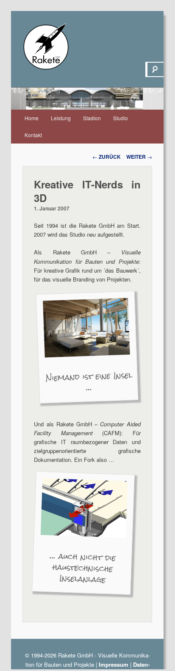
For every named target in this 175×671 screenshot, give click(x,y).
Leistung (61, 117)
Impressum (113, 664)
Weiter (139, 156)
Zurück (106, 156)
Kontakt (33, 134)
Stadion (92, 117)
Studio (120, 117)
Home (32, 117)
